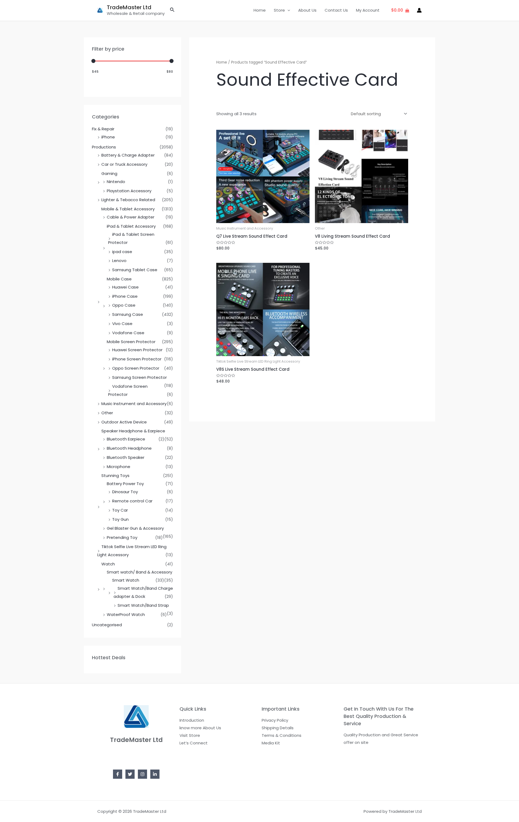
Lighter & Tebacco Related (128, 200)
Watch (108, 564)
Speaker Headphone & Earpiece (133, 431)
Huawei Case (125, 287)
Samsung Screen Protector (139, 377)
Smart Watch (125, 580)
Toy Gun (120, 519)
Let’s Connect (193, 743)
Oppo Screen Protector (135, 368)
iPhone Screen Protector (136, 359)
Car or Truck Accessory (124, 164)
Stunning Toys (115, 475)
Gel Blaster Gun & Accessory (135, 528)
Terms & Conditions (281, 735)
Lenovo (119, 260)
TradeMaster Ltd (129, 7)
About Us (307, 10)
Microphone (118, 466)
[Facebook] (117, 774)
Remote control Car (132, 501)
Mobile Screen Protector (131, 341)
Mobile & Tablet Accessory (128, 209)
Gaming (109, 173)
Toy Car (120, 510)
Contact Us (336, 10)
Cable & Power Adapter (130, 217)
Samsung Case (127, 314)
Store (279, 10)
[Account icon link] (419, 10)
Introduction (191, 720)
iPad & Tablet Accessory (131, 226)
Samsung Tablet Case (134, 270)
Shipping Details (278, 728)
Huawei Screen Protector (137, 350)
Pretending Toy (122, 537)
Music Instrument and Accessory (134, 403)
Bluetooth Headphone (129, 448)
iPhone (108, 137)
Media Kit (271, 743)
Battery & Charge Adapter (128, 155)
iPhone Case (125, 296)
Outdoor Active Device (124, 422)
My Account (368, 10)
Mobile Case (119, 279)
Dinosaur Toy (125, 492)
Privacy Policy (275, 720)
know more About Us (200, 728)
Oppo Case (123, 305)
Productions (104, 147)
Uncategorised (107, 625)
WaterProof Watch (126, 614)
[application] (287, 10)
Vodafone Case (128, 333)
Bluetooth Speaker (125, 457)
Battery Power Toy (125, 483)
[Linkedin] (154, 774)
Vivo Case (122, 323)
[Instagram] (142, 774)
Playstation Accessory (129, 191)
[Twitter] (130, 774)
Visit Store (189, 735)
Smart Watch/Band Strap (143, 605)
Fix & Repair (103, 129)
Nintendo (116, 181)
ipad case (122, 251)
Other (107, 413)
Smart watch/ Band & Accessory (139, 572)
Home (260, 10)
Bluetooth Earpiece (126, 439)
